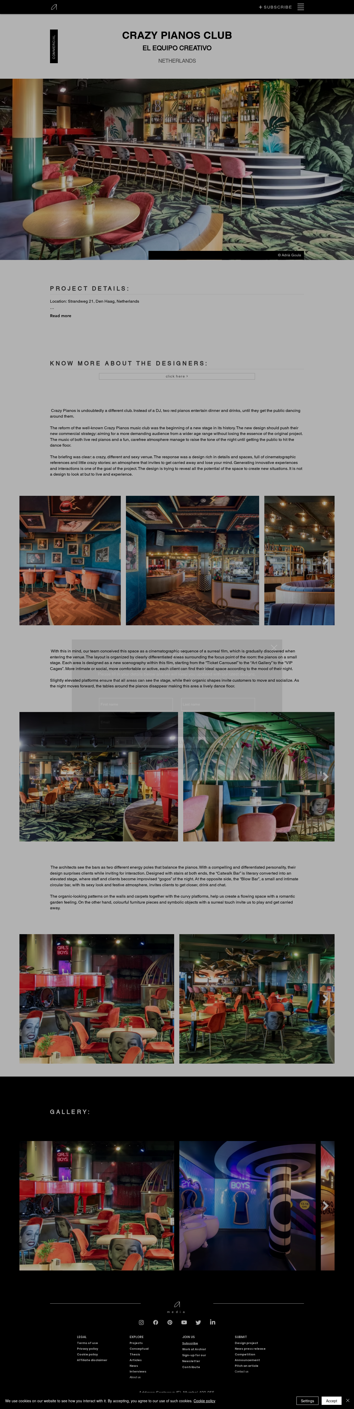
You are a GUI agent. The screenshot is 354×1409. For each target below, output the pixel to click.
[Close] (348, 1401)
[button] (274, 648)
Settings (307, 1400)
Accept (331, 1400)
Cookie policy (204, 1400)
